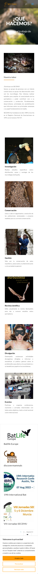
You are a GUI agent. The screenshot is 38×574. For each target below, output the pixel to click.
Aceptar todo (19, 558)
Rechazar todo (19, 569)
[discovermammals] (11, 463)
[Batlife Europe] (19, 441)
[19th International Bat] (19, 492)
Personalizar (19, 564)
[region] (19, 555)
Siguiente (29, 532)
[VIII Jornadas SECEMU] (19, 521)
